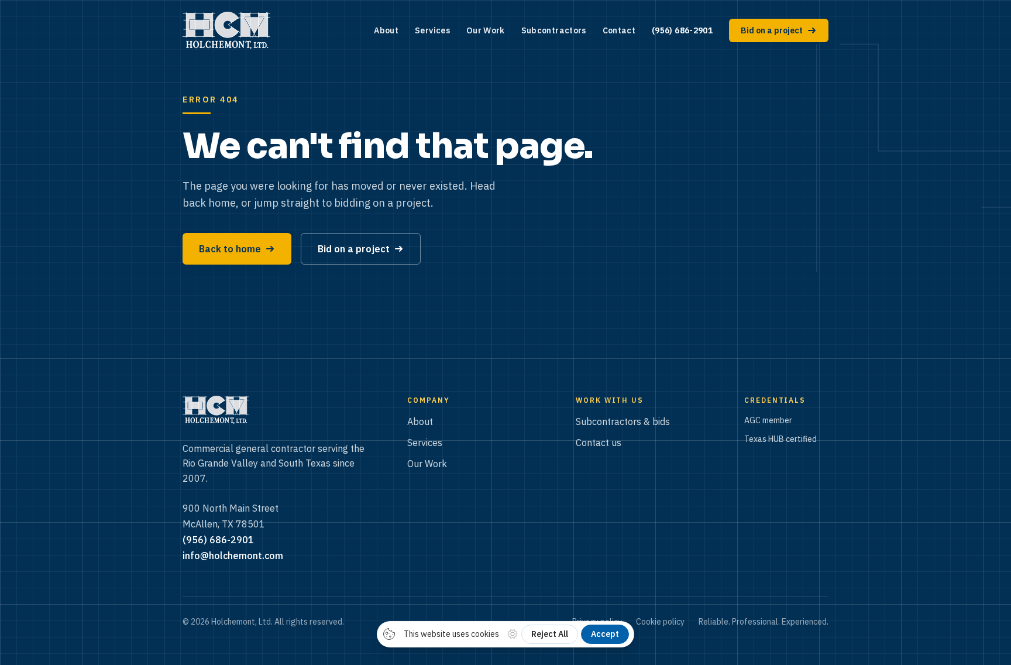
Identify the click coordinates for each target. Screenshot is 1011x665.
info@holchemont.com (233, 555)
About (386, 30)
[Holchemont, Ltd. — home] (226, 30)
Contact (619, 30)
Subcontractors (553, 30)
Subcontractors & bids (623, 421)
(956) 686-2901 (682, 30)
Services (432, 30)
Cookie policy (660, 621)
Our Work (485, 30)
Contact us (598, 442)
